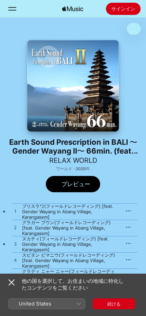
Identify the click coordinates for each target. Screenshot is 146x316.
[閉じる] (11, 282)
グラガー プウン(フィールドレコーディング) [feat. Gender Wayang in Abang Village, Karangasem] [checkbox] (66, 228)
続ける (114, 304)
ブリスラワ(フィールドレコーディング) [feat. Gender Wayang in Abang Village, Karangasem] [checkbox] (67, 211)
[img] (72, 9)
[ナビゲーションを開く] (12, 8)
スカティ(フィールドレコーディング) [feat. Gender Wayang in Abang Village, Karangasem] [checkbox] (65, 244)
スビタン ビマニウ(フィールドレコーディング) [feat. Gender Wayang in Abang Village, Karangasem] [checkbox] (68, 260)
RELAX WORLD (73, 160)
